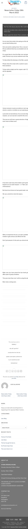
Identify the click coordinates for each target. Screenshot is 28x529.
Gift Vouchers (11, 524)
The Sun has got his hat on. (8, 443)
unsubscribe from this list (14, 352)
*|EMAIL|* (14, 344)
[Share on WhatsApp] (7, 371)
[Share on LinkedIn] (21, 371)
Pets (18, 522)
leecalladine (21, 16)
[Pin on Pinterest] (18, 371)
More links (19, 524)
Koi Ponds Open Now (7, 446)
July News (4, 440)
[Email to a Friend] (15, 371)
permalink (14, 378)
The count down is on (7, 449)
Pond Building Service (17, 523)
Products (13, 522)
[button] (2, 3)
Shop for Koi (6, 522)
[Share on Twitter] (12, 371)
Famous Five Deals (6, 437)
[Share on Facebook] (9, 371)
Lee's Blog (14, 8)
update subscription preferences (14, 356)
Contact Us (7, 523)
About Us (22, 522)
